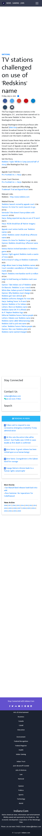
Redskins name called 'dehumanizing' (16, 320)
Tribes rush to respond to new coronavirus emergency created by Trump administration (20, 428)
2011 (34, 505)
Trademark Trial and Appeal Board (15, 189)
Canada (21, 721)
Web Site (12, 127)
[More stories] (18, 96)
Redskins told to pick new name (14, 323)
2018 (5, 505)
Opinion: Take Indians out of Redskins (16, 284)
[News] (4, 3)
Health (21, 750)
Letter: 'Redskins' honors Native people (17, 326)
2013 (26, 505)
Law (21, 774)
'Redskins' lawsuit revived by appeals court (18, 204)
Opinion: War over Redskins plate (15, 329)
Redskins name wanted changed (14, 332)
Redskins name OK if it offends (14, 309)
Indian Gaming (21, 754)
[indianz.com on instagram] (21, 384)
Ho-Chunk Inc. (30, 817)
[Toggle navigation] (37, 3)
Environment (21, 737)
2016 (13, 505)
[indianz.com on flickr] (19, 384)
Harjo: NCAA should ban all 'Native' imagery (18, 223)
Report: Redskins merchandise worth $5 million (20, 273)
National (21, 778)
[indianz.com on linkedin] (24, 384)
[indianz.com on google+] (12, 384)
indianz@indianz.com (12, 396)
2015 (18, 505)
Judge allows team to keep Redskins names (19, 265)
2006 (24, 508)
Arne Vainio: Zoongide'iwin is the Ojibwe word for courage (21, 460)
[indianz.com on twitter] (7, 384)
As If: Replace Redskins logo (13, 312)
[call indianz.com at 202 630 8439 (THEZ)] (5, 398)
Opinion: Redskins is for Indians (14, 304)
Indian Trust (21, 761)
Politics (21, 790)
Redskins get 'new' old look (12, 295)
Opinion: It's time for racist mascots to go (18, 207)
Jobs (22, 3)
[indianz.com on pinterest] (17, 384)
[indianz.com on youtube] (26, 384)
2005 (28, 508)
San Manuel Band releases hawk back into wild (20, 489)
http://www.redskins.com (19, 197)
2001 (14, 511)
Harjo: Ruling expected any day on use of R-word (21, 218)
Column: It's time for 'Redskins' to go (16, 240)
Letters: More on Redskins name (14, 307)
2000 (19, 511)
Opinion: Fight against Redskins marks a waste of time (20, 256)
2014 (22, 505)
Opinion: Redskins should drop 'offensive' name (20, 243)
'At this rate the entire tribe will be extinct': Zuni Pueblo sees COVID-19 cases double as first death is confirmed (20, 440)
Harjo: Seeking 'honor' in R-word (14, 301)
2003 (5, 511)
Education (21, 729)
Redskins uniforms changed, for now (16, 298)
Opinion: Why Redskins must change (16, 293)
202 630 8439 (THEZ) (13, 398)
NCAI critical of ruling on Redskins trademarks (20, 259)
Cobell (21, 725)
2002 (10, 511)
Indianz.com (26, 832)
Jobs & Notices (21, 770)
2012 (30, 505)
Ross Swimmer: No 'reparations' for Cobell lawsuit (18, 495)
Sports (21, 794)
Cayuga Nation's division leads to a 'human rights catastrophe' (18, 470)
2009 (10, 508)
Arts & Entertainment (21, 712)
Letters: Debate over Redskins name (16, 318)
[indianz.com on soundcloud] (10, 384)
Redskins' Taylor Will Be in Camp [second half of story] (20, 163)
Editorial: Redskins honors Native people (18, 315)
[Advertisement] (21, 31)
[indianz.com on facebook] (5, 384)
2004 (33, 508)
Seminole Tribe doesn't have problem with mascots (18, 214)
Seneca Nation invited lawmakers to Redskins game (19, 250)
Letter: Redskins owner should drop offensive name (19, 236)
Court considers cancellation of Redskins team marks (20, 270)
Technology (21, 799)
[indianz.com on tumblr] (14, 384)
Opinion (21, 786)
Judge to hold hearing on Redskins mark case (19, 279)
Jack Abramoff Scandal (21, 765)
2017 (9, 505)
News (8, 3)
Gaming (15, 3)
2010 (5, 508)
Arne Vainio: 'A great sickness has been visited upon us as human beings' (20, 451)
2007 (19, 508)
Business (21, 716)
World (21, 803)
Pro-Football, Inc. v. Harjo (12, 174)
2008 (14, 508)
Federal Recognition (21, 741)
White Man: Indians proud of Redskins (16, 290)
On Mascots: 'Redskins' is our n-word (16, 287)
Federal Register (21, 745)
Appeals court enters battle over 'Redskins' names (18, 231)
